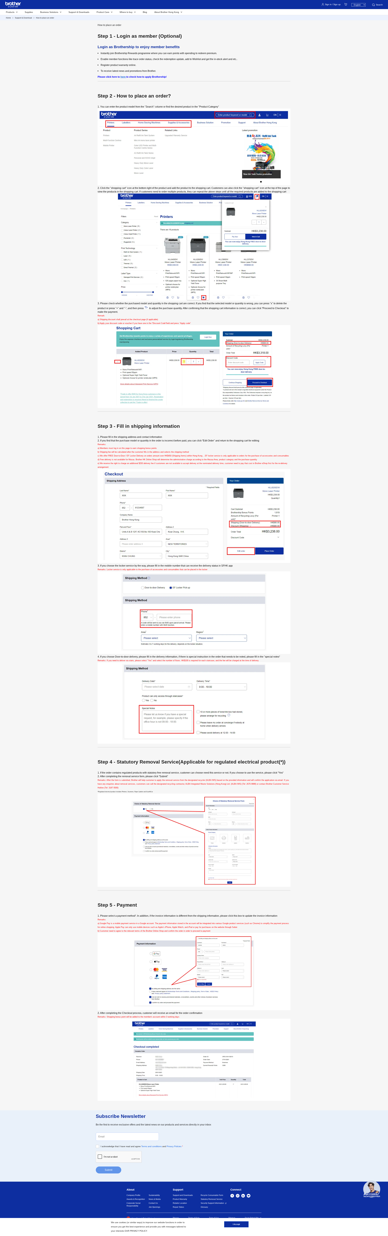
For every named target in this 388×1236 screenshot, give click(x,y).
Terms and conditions (151, 1146)
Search (379, 4)
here (123, 77)
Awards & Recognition (136, 1199)
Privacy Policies (174, 1146)
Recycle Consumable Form (212, 1195)
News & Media (155, 1199)
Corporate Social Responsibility (133, 1204)
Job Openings (154, 1207)
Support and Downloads (183, 1195)
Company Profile (133, 1195)
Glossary (204, 1207)
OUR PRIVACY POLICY (136, 1231)
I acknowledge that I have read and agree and (142, 1146)
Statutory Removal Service (211, 1199)
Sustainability (154, 1195)
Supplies (29, 12)
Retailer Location (180, 1203)
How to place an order (45, 18)
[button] (371, 1189)
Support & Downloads (79, 12)
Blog (145, 12)
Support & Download (23, 18)
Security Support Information (212, 1203)
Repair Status (178, 1207)
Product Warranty (180, 1199)
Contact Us (153, 1203)
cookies (122, 1222)
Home (8, 18)
